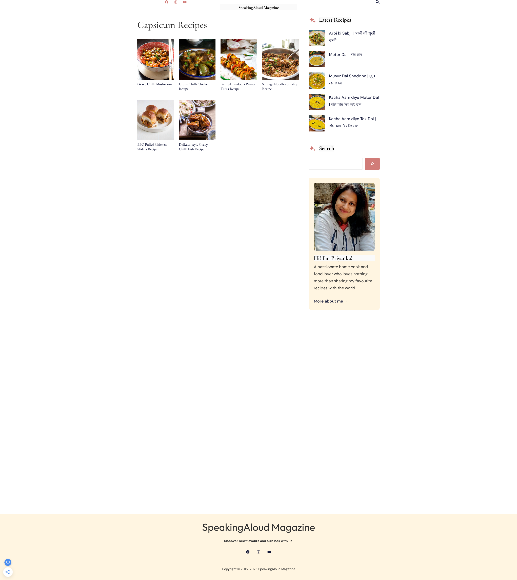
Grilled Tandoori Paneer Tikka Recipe (238, 86)
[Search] (372, 164)
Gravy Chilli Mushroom (154, 84)
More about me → (331, 301)
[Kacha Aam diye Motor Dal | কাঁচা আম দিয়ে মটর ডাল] (317, 103)
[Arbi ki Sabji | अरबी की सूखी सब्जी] (317, 39)
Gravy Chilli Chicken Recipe (194, 86)
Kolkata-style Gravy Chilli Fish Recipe (193, 146)
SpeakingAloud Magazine (259, 7)
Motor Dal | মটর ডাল (346, 54)
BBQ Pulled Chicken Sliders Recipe (152, 146)
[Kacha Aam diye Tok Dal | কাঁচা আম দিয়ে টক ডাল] (317, 124)
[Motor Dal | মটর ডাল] (317, 60)
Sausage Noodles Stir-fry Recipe (279, 86)
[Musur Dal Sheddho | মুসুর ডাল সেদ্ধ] (317, 81)
